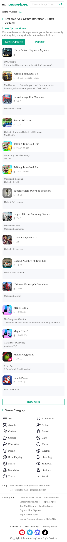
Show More (33, 401)
